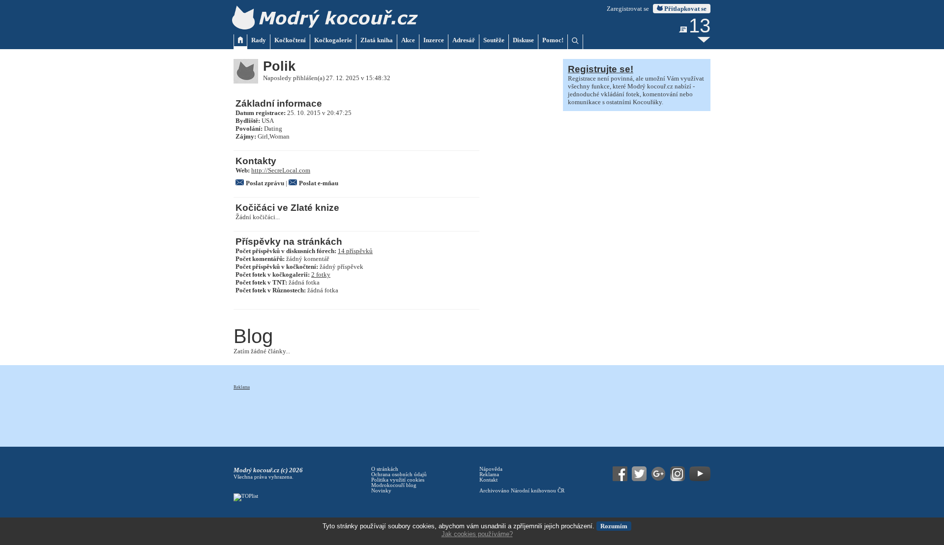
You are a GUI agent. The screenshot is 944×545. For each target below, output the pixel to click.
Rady (258, 40)
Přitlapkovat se (685, 8)
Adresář (463, 40)
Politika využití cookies (397, 480)
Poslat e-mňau (318, 183)
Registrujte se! (600, 69)
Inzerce (433, 40)
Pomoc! (552, 40)
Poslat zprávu (265, 183)
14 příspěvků (355, 251)
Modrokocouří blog (393, 485)
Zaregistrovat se (628, 8)
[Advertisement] (412, 413)
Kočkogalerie (333, 40)
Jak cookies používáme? (477, 534)
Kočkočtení (290, 40)
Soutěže (493, 40)
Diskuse (523, 40)
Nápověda (490, 469)
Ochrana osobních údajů (399, 474)
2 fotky (320, 274)
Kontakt (488, 480)
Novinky (381, 490)
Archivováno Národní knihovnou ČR (521, 490)
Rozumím (613, 526)
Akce (408, 40)
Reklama (242, 387)
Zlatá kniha (376, 40)
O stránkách (384, 469)
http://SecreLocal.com (280, 170)
